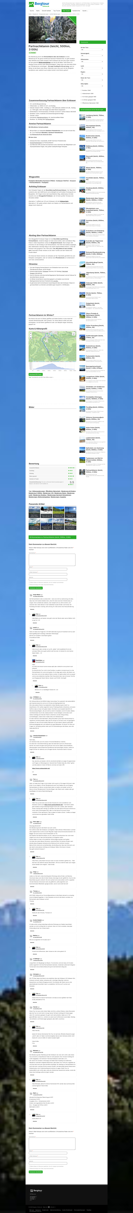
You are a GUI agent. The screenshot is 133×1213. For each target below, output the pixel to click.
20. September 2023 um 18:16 (38, 629)
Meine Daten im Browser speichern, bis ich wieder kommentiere (46, 582)
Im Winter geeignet (89, 100)
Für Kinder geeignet (89, 96)
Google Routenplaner (36, 142)
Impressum (38, 1210)
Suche (32, 10)
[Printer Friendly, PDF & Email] (32, 53)
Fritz (57, 42)
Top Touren (56, 10)
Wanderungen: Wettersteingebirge (39, 497)
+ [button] (30, 333)
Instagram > (33, 1196)
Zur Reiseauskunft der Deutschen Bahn (41, 134)
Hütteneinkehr (87, 93)
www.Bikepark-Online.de (35, 1211)
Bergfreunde (45, 1210)
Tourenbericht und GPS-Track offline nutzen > (42, 377)
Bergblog (89, 1210)
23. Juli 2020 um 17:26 (40, 910)
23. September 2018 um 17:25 (41, 995)
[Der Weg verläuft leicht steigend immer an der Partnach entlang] (58, 423)
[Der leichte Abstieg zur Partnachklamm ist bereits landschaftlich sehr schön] (67, 453)
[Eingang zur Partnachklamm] (34, 423)
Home (30, 14)
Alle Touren (66, 10)
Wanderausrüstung (42, 117)
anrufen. (55, 281)
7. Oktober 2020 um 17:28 (38, 873)
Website (31, 577)
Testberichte (76, 10)
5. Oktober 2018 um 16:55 (38, 960)
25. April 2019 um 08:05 (40, 948)
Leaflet (34, 361)
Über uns (31, 1210)
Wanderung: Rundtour (40, 495)
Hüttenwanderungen (38, 491)
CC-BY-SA (66, 361)
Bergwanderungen (43, 14)
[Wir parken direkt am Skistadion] (34, 414)
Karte (37, 10)
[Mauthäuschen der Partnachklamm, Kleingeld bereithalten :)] (58, 414)
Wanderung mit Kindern (68, 491)
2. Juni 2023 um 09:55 (40, 758)
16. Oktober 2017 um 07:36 (38, 1052)
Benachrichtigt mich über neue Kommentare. (42, 584)
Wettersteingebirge (45, 62)
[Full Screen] (31, 338)
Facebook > (33, 1197)
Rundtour (86, 90)
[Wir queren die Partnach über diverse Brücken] (34, 441)
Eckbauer (45, 271)
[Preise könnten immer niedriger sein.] (70, 414)
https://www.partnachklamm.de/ (53, 804)
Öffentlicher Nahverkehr (53, 491)
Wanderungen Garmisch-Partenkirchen (59, 495)
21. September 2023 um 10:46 (41, 646)
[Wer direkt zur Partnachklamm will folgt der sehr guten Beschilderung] (46, 414)
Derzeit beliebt (46, 10)
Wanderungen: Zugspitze (58, 497)
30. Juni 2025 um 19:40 (43, 687)
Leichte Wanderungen (55, 14)
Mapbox (74, 361)
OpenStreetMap (42, 361)
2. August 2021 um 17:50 (40, 858)
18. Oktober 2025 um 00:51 (38, 596)
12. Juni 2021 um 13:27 (37, 823)
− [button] (30, 336)
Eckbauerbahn (64, 201)
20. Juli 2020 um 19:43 (37, 892)
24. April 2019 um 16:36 (37, 937)
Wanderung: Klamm (60, 493)
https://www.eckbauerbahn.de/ (41, 768)
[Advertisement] (52, 85)
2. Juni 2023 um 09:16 (37, 737)
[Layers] (73, 334)
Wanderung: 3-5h (48, 493)
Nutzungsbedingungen (79, 1210)
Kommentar (32, 552)
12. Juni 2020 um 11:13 (37, 921)
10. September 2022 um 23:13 (38, 780)
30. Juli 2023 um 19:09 (37, 698)
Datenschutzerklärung (55, 1210)
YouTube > (32, 1199)
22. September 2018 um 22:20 (38, 975)
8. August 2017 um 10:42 (37, 1094)
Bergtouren (35, 14)
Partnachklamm (49, 119)
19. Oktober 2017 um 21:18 (40, 1081)
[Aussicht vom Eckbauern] (70, 441)
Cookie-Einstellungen (67, 1210)
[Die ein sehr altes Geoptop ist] (46, 423)
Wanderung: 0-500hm (35, 493)
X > (31, 1200)
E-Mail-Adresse (33, 572)
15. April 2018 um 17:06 (37, 1008)
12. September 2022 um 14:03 (41, 800)
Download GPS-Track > (35, 374)
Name (31, 567)
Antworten (32, 609)
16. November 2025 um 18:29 (41, 615)
